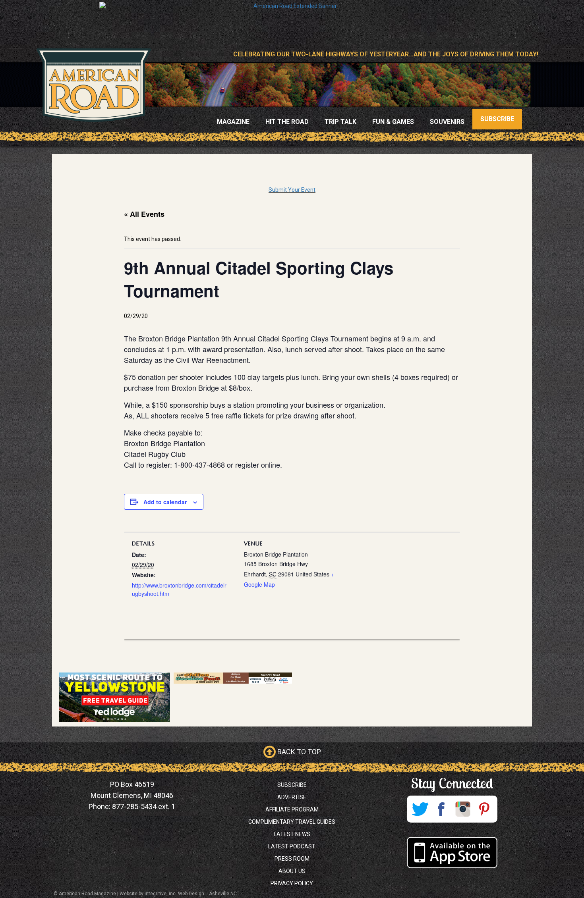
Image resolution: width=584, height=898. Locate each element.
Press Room (292, 859)
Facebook (441, 809)
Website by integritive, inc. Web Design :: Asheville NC (178, 893)
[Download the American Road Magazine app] (451, 852)
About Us (292, 871)
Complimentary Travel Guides (291, 822)
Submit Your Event (292, 190)
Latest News (292, 834)
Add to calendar (165, 502)
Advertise (291, 797)
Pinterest (484, 809)
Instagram (462, 809)
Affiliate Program (292, 809)
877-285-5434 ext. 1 (143, 806)
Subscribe (292, 785)
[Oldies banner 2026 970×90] (233, 678)
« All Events (144, 214)
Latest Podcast (291, 846)
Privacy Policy (292, 883)
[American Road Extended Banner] (292, 19)
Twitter (419, 809)
